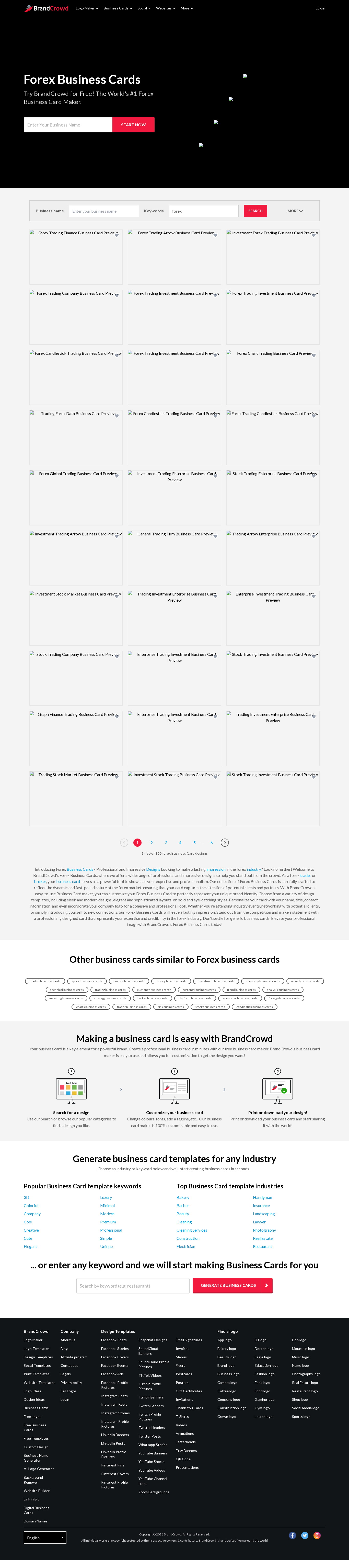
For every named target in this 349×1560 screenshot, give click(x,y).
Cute (28, 1238)
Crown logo (226, 1416)
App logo (224, 1340)
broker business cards (152, 998)
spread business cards (87, 981)
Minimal (107, 1205)
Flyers (180, 1365)
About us (68, 1340)
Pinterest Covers (115, 1474)
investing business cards (66, 998)
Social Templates (37, 1365)
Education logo (266, 1365)
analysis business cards (283, 990)
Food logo (262, 1391)
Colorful (31, 1205)
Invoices (182, 1348)
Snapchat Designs (152, 1340)
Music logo (300, 1357)
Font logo (262, 1382)
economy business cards (263, 981)
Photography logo (306, 1374)
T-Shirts (182, 1416)
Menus (181, 1357)
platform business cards (195, 998)
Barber (183, 1205)
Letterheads (186, 1442)
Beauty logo (227, 1357)
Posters (182, 1382)
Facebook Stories (115, 1348)
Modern (107, 1213)
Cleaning (184, 1221)
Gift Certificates (189, 1391)
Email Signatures (189, 1340)
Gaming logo (265, 1399)
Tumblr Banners (151, 1397)
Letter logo (264, 1416)
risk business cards (171, 1007)
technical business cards (67, 990)
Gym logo (262, 1408)
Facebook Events (115, 1365)
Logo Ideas (32, 1391)
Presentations (187, 1467)
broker (40, 881)
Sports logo (301, 1416)
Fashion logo (265, 1374)
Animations (185, 1433)
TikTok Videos (150, 1375)
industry (254, 869)
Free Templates (36, 1438)
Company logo (228, 1399)
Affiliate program (74, 1357)
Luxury (106, 1197)
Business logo (228, 1374)
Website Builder (37, 1490)
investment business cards (216, 981)
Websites (164, 8)
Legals (66, 1374)
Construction (188, 1238)
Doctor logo (264, 1348)
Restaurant (262, 1246)
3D (26, 1197)
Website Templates (39, 1382)
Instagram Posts (114, 1396)
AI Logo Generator (39, 1468)
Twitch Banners (151, 1406)
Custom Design (36, 1447)
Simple (106, 1238)
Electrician (186, 1246)
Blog (64, 1348)
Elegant (30, 1246)
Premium (108, 1221)
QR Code (183, 1459)
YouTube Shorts (151, 1461)
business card (68, 881)
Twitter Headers (151, 1427)
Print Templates (37, 1374)
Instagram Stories (115, 1413)
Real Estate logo (305, 1382)
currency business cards (199, 990)
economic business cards (240, 998)
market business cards (45, 981)
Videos (181, 1425)
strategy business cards (110, 998)
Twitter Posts (149, 1436)
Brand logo (226, 1365)
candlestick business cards (254, 1007)
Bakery (183, 1197)
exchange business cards (154, 990)
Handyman (262, 1197)
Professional (111, 1230)
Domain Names (36, 1521)
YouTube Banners (152, 1453)
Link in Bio (32, 1499)
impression (216, 869)
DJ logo (260, 1340)
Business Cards (116, 8)
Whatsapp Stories (152, 1444)
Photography (264, 1230)
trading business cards (110, 990)
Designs (153, 869)
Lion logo (299, 1340)
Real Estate (263, 1238)
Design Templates (38, 1357)
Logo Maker (85, 8)
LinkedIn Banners (115, 1434)
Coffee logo (226, 1391)
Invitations (184, 1399)
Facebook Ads (112, 1374)
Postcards (184, 1374)
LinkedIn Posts (113, 1443)
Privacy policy (71, 1382)
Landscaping (264, 1213)
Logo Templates (37, 1348)
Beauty (183, 1213)
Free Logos (32, 1416)
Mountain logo (303, 1348)
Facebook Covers (115, 1357)
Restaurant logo (305, 1391)
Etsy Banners (186, 1450)
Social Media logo (305, 1408)
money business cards (171, 981)
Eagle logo (263, 1357)
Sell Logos (69, 1391)
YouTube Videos (151, 1470)
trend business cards (241, 990)
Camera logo (227, 1382)
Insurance (261, 1205)
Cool (28, 1221)
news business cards (305, 981)
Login (65, 1399)
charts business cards (91, 1007)
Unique (106, 1246)
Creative (31, 1230)
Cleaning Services (192, 1230)
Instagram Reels (114, 1404)
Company (32, 1213)
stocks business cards (210, 1007)
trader (305, 875)
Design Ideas (34, 1399)
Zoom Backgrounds (153, 1492)
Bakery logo (226, 1348)
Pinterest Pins (112, 1465)
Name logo (300, 1365)
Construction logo (232, 1408)
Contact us (69, 1365)
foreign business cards (284, 998)
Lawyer (259, 1221)
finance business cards (129, 981)
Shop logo (300, 1399)
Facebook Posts (114, 1340)
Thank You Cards (189, 1408)
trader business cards (132, 1007)
